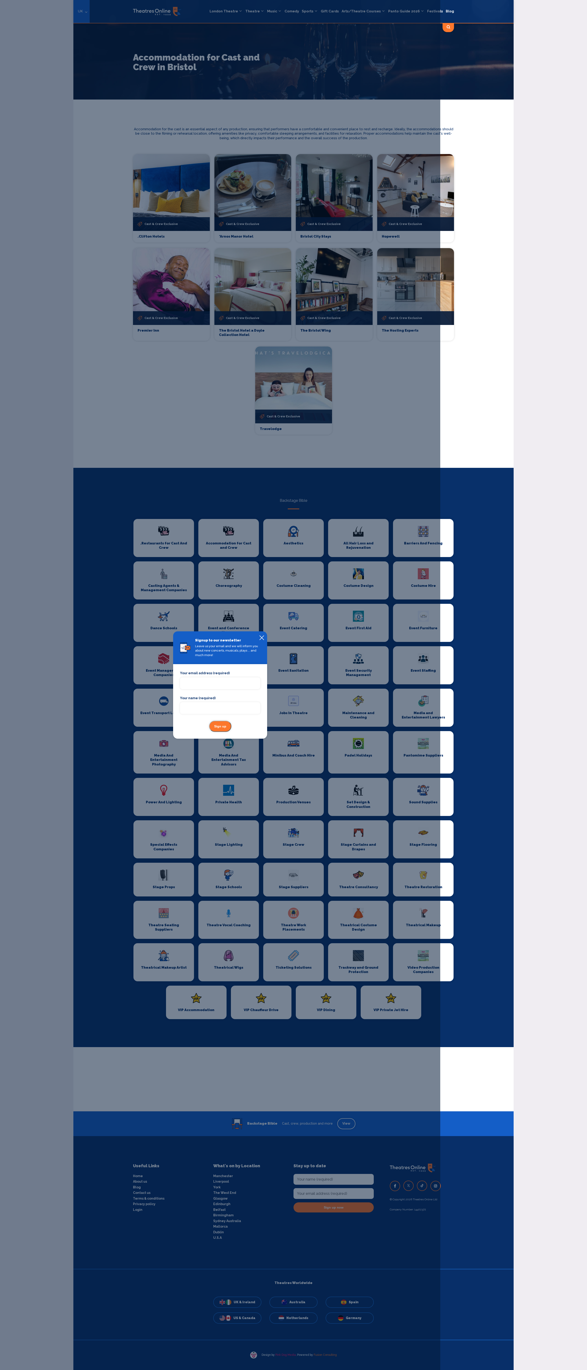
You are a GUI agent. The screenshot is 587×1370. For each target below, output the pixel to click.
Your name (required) (198, 698)
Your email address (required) (205, 673)
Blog (450, 11)
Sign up (220, 726)
